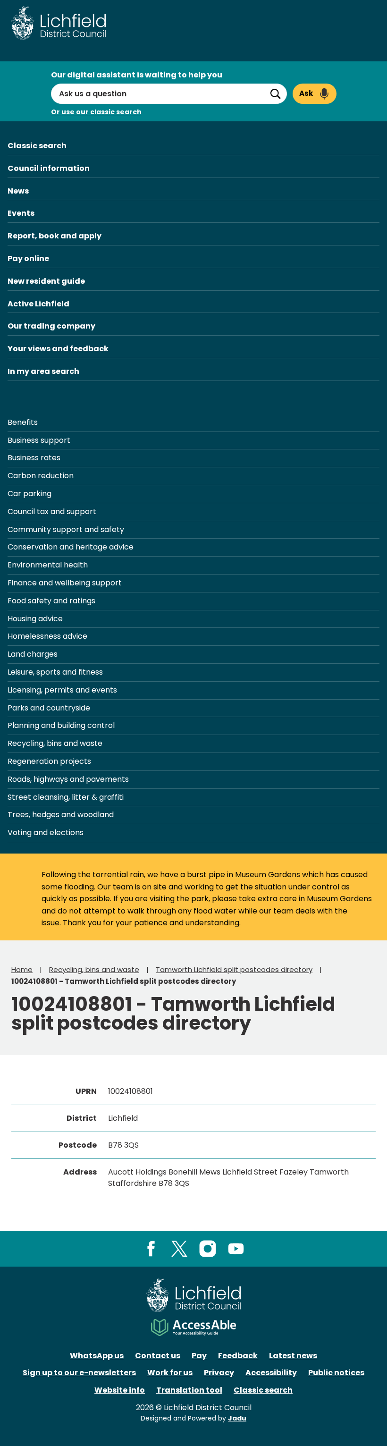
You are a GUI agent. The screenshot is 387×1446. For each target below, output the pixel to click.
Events (21, 213)
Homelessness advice (47, 636)
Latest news (293, 1355)
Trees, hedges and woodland (61, 814)
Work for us (170, 1372)
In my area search (43, 371)
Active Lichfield (38, 303)
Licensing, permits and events (62, 690)
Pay (199, 1355)
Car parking (29, 493)
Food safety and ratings (51, 600)
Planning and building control (61, 725)
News (18, 191)
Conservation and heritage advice (71, 546)
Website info (119, 1390)
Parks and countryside (49, 707)
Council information (49, 168)
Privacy (219, 1372)
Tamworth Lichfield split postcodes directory (234, 969)
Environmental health (48, 564)
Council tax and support (52, 511)
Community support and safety (66, 529)
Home (22, 969)
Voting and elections (46, 832)
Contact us (157, 1355)
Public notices (336, 1372)
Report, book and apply (54, 235)
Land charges (33, 654)
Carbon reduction (41, 475)
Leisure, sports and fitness (55, 672)
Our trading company (51, 326)
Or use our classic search (96, 112)
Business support (39, 440)
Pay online (28, 258)
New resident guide (46, 281)
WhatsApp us (97, 1355)
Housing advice (35, 618)
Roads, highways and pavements (68, 779)
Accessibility (271, 1372)
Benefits (23, 422)
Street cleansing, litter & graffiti (66, 797)
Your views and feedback (58, 348)
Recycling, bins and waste (55, 743)
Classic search (37, 145)
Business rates (34, 457)
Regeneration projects (49, 761)
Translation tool (189, 1390)
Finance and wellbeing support (65, 582)
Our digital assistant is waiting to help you (136, 74)
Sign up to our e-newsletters (79, 1372)
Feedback (238, 1355)
